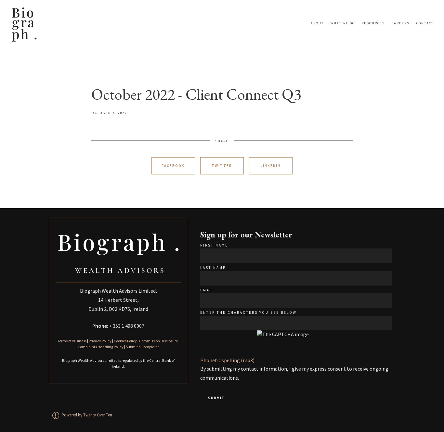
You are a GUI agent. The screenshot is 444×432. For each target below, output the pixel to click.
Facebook (173, 165)
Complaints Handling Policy (101, 346)
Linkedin (271, 165)
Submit (216, 398)
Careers (401, 23)
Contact (425, 23)
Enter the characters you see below (248, 312)
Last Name (213, 267)
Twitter (222, 165)
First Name (214, 245)
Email (207, 290)
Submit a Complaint (142, 346)
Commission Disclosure (158, 340)
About (317, 23)
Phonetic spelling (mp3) (227, 360)
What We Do (343, 23)
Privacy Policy (100, 340)
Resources (373, 23)
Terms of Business (71, 340)
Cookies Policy (125, 340)
